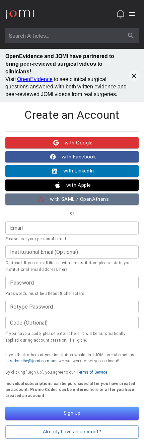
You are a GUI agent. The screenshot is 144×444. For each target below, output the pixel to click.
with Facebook (79, 157)
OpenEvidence (35, 79)
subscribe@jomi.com (29, 361)
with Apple (78, 185)
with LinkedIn (78, 171)
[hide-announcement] (134, 75)
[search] (131, 35)
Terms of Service (91, 372)
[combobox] (65, 35)
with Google (79, 143)
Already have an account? (72, 431)
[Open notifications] (120, 14)
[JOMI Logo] (19, 14)
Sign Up (72, 413)
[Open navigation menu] (132, 14)
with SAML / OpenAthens (79, 199)
